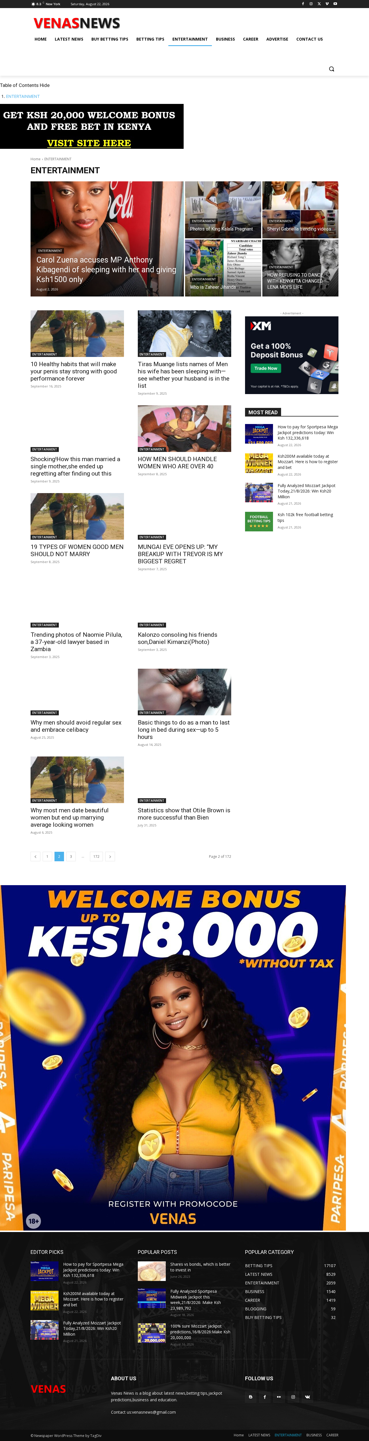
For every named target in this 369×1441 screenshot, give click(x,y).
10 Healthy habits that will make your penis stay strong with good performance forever (74, 371)
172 (96, 856)
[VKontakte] (307, 1397)
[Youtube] (335, 4)
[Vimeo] (327, 4)
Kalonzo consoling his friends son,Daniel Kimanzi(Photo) (177, 638)
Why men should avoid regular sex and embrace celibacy (76, 726)
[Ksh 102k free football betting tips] (259, 521)
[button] (331, 69)
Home (36, 159)
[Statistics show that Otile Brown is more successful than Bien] (184, 779)
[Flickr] (279, 1397)
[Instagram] (311, 4)
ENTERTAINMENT (23, 96)
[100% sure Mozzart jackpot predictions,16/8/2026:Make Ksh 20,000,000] (152, 1333)
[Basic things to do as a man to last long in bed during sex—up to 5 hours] (184, 692)
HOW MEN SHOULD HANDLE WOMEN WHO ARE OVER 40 (177, 463)
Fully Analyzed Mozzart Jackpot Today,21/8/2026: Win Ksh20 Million (307, 491)
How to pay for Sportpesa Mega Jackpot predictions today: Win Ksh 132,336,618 (308, 432)
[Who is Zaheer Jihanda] (223, 267)
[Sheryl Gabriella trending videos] (300, 209)
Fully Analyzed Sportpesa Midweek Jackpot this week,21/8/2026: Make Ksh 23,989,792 (195, 1299)
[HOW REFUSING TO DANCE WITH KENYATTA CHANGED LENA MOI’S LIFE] (300, 267)
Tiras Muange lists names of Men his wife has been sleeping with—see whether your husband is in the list (183, 375)
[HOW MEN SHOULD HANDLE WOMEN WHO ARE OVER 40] (184, 428)
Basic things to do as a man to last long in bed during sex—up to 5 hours (184, 729)
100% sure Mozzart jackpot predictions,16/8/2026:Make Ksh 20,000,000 (200, 1331)
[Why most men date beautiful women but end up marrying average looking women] (77, 779)
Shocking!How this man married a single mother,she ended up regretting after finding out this (75, 466)
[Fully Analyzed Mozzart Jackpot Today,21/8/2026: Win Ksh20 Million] (259, 492)
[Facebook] (303, 4)
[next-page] (110, 856)
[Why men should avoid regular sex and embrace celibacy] (77, 692)
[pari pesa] (173, 1229)
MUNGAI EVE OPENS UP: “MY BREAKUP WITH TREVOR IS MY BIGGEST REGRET (180, 554)
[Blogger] (250, 1397)
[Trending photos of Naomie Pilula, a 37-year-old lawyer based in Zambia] (77, 604)
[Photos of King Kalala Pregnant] (223, 209)
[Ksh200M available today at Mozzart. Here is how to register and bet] (259, 463)
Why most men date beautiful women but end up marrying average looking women (70, 817)
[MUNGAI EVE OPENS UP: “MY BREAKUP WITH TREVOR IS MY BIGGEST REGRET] (184, 516)
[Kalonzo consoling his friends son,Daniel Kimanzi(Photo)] (184, 604)
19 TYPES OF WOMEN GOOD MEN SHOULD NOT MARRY (77, 550)
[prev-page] (35, 856)
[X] (319, 4)
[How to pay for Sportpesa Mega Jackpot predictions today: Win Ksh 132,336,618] (259, 434)
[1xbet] (92, 147)
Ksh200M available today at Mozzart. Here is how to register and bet (308, 461)
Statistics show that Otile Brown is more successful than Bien (184, 814)
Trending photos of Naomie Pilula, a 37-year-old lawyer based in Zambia (76, 642)
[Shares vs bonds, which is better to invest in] (152, 1271)
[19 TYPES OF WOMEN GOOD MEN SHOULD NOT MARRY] (77, 516)
